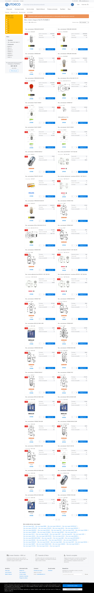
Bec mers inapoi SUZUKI (73, 544)
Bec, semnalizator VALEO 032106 (66, 446)
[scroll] (21, 21)
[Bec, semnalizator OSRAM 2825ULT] (31, 382)
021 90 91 (76, 1)
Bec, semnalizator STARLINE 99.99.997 (34, 29)
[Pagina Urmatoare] (59, 519)
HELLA (10, 48)
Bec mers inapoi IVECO (29, 534)
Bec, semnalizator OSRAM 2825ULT (33, 372)
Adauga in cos (50, 49)
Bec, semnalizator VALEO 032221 (66, 127)
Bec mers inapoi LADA (79, 534)
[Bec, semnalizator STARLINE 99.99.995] (64, 63)
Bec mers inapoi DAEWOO (72, 528)
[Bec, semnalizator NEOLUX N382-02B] (31, 480)
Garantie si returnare (23, 576)
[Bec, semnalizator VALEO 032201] (31, 112)
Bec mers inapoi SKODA (81, 542)
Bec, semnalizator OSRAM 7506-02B (34, 421)
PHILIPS (10, 53)
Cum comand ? (8, 1)
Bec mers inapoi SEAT (68, 542)
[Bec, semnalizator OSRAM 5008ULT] (31, 161)
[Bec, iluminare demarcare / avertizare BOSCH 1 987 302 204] (64, 284)
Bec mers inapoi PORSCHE (70, 540)
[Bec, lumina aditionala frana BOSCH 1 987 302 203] (31, 284)
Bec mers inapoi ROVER (43, 542)
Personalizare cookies (72, 589)
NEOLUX (10, 50)
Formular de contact (38, 570)
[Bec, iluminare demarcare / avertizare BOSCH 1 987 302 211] (64, 186)
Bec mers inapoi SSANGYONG (44, 544)
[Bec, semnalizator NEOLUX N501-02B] (31, 333)
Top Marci (62, 9)
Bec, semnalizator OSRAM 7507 (65, 372)
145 (8, 25)
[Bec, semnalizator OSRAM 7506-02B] (31, 431)
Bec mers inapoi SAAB (56, 542)
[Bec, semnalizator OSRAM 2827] (64, 333)
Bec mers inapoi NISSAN (29, 540)
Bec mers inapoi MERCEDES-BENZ (32, 538)
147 (8, 28)
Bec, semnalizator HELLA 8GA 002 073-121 (68, 78)
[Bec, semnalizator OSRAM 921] (64, 112)
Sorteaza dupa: (75, 22)
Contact (21, 1)
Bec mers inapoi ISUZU (71, 532)
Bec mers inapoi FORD (68, 530)
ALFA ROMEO (10, 17)
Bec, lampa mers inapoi (14, 42)
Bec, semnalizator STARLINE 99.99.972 (34, 200)
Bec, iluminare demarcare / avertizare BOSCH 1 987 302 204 (72, 274)
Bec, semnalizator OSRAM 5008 (33, 249)
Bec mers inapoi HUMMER (30, 532)
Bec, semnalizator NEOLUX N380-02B (34, 495)
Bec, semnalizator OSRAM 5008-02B (34, 347)
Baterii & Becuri (40, 9)
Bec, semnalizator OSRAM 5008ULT (33, 151)
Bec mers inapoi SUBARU (59, 544)
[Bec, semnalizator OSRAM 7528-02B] (64, 504)
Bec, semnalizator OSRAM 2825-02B (66, 347)
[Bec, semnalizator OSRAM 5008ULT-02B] (64, 480)
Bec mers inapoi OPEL (42, 540)
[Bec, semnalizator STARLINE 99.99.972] (31, 210)
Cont (78, 4)
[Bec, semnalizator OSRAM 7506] (64, 210)
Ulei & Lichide (30, 9)
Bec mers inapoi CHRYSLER (30, 528)
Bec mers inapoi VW (55, 546)
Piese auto (9, 9)
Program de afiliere (23, 578)
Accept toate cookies (72, 585)
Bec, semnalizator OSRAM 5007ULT (66, 298)
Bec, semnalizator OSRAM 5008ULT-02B (67, 470)
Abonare (86, 574)
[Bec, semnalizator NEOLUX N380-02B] (31, 504)
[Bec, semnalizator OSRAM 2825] (31, 63)
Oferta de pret (14, 70)
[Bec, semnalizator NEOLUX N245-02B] (64, 406)
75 (8, 21)
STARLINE (10, 55)
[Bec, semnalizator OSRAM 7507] (64, 382)
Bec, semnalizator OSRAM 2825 (33, 53)
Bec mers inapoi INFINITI (58, 532)
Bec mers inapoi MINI (58, 538)
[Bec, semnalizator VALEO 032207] (31, 137)
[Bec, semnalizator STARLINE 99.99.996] (31, 88)
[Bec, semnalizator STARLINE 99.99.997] (31, 39)
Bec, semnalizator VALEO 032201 (33, 102)
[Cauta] (72, 4)
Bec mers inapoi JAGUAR (42, 534)
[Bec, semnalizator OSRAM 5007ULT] (64, 308)
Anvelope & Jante (19, 9)
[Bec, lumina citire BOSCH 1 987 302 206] (64, 161)
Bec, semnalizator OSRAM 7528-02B (66, 495)
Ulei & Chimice (8, 572)
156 (8, 32)
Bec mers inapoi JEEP (55, 534)
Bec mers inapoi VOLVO (42, 546)
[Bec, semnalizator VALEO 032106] (64, 455)
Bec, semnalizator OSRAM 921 (65, 102)
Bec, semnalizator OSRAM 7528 (33, 298)
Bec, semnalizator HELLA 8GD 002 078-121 (35, 225)
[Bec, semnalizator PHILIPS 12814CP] (31, 186)
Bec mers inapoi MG (47, 538)
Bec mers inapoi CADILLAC (54, 526)
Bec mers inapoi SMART (29, 544)
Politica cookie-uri (86, 582)
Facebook (50, 570)
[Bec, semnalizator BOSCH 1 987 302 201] (64, 259)
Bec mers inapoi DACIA (58, 528)
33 (8, 19)
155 (8, 30)
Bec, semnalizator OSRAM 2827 (65, 323)
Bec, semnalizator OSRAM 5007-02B (34, 446)
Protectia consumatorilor (56, 582)
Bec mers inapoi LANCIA (29, 536)
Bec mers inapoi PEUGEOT (55, 540)
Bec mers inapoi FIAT (56, 530)
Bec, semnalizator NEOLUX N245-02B (67, 397)
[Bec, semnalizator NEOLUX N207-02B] (31, 406)
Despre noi (21, 570)
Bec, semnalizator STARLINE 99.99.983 (67, 29)
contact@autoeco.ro (85, 1)
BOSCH (10, 46)
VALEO (10, 57)
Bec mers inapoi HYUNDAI (44, 532)
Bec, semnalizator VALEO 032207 (33, 127)
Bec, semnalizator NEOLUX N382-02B (34, 470)
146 (8, 26)
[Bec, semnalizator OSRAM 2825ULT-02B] (64, 431)
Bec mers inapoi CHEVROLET (70, 526)
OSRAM (10, 51)
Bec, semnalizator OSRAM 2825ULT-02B (67, 421)
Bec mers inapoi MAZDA (72, 536)
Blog (69, 9)
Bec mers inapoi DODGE (44, 530)
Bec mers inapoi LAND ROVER (44, 536)
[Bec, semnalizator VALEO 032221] (64, 137)
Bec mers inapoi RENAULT (30, 542)
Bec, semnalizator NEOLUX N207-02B (34, 397)
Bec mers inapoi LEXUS (58, 536)
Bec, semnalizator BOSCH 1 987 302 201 (67, 249)
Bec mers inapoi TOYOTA (29, 546)
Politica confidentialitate (76, 582)
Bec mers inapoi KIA (67, 534)
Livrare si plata (16, 1)
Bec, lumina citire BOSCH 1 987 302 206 (67, 151)
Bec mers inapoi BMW (41, 526)
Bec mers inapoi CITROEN (45, 528)
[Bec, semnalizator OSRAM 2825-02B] (64, 357)
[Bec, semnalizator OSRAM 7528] (31, 308)
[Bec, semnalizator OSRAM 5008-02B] (31, 357)
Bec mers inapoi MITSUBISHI (72, 538)
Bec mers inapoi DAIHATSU (30, 530)
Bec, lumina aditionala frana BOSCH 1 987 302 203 (37, 274)
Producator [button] (10, 44)
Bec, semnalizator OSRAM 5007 (65, 225)
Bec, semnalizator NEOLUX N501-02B (34, 323)
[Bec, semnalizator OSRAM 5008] (31, 259)
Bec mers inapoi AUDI (29, 526)
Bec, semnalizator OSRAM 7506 (65, 200)
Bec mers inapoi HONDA (81, 530)
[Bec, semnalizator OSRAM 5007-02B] (31, 455)
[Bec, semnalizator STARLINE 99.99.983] (64, 39)
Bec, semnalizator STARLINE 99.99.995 (67, 53)
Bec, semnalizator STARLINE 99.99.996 (34, 78)
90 (8, 23)
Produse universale (52, 9)
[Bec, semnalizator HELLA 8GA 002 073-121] (64, 88)
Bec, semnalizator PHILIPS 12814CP (34, 176)
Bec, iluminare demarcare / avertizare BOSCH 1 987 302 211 (72, 176)
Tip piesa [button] (10, 40)
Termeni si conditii (66, 582)
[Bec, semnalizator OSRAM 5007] (64, 235)
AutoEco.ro (19, 582)
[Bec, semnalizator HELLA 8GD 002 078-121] (31, 235)
